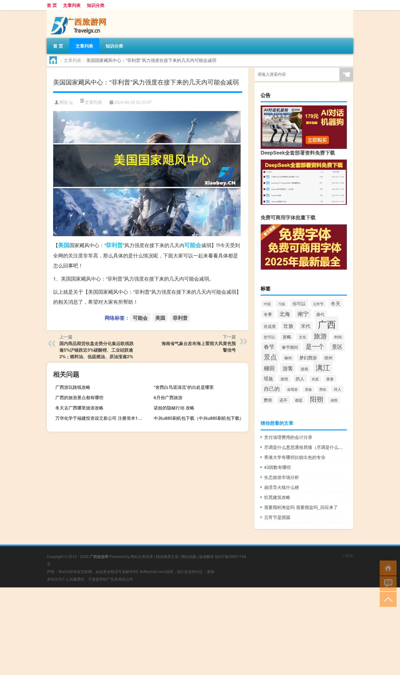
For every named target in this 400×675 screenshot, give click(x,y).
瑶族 (268, 378)
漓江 (323, 367)
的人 (300, 378)
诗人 (337, 389)
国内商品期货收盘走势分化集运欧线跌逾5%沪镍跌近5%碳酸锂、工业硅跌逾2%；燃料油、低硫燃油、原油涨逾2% (96, 349)
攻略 (286, 336)
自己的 (272, 388)
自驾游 (292, 389)
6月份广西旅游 (168, 397)
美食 (330, 378)
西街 (322, 389)
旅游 (320, 335)
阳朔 (316, 398)
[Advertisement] (187, 631)
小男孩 (347, 555)
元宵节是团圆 (277, 517)
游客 (287, 368)
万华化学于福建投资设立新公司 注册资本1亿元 (101, 418)
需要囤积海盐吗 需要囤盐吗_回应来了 (301, 507)
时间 (338, 336)
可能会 (192, 245)
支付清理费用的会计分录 (288, 437)
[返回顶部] (387, 599)
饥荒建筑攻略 (277, 497)
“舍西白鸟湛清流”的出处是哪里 (184, 387)
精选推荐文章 (167, 556)
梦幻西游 (308, 357)
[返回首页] (387, 568)
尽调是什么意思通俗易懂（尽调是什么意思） (305, 447)
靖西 (334, 400)
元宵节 (318, 303)
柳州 (288, 357)
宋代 (305, 325)
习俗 (281, 304)
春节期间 (290, 347)
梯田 (269, 368)
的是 (315, 379)
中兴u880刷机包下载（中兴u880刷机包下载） (199, 418)
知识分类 (95, 5)
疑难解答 (206, 556)
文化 (302, 337)
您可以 (269, 337)
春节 (269, 346)
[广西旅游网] (79, 12)
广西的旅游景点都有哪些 (79, 397)
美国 (63, 245)
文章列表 (72, 5)
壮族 (288, 325)
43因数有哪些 (277, 467)
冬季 (268, 314)
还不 (283, 400)
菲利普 (114, 245)
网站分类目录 (142, 556)
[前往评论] (387, 583)
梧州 (328, 358)
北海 (284, 313)
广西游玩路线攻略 (72, 387)
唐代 (320, 314)
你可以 (299, 303)
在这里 (270, 326)
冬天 (335, 303)
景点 (270, 356)
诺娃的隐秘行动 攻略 (174, 407)
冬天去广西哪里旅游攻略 (79, 407)
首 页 (52, 5)
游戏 (304, 368)
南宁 (303, 313)
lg (71, 102)
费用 (268, 400)
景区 (337, 346)
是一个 (315, 346)
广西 (327, 323)
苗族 (308, 389)
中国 (267, 303)
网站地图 (188, 556)
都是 (298, 400)
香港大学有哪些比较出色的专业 (294, 457)
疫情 (284, 378)
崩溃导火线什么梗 (281, 487)
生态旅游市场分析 (281, 477)
